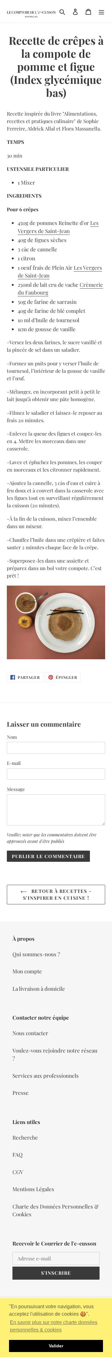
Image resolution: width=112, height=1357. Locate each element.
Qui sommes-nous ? (36, 954)
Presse (20, 1092)
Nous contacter (30, 1033)
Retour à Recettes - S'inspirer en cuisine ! (57, 894)
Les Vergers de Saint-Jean (58, 226)
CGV (17, 1171)
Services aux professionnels (45, 1075)
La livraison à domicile (38, 988)
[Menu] (101, 11)
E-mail (14, 763)
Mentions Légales (33, 1189)
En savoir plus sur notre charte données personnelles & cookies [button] (53, 1326)
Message (16, 789)
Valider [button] (56, 1345)
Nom (12, 737)
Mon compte (27, 971)
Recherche (25, 1137)
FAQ (17, 1154)
